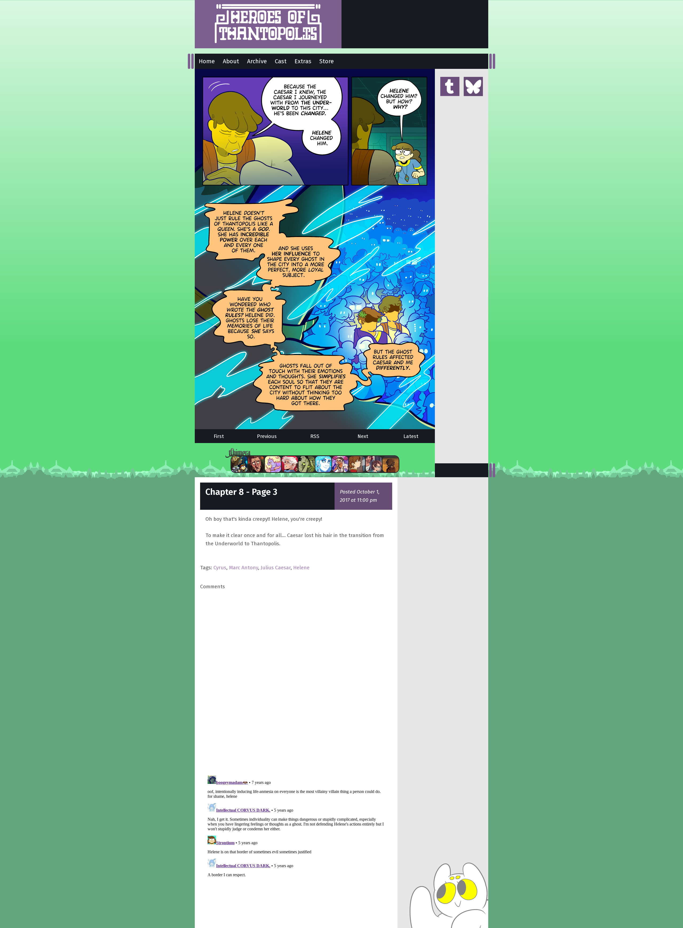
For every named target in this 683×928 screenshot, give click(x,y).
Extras (303, 61)
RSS (314, 436)
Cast (281, 61)
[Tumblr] (449, 87)
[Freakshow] (357, 464)
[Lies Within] (290, 464)
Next (363, 436)
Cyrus (219, 567)
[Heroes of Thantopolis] (268, 24)
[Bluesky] (473, 87)
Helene (301, 567)
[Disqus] (296, 682)
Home (207, 61)
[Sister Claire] (273, 464)
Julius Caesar (276, 567)
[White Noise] (391, 464)
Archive (257, 61)
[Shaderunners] (307, 464)
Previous (267, 436)
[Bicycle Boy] (256, 464)
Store (326, 61)
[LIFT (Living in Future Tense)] (374, 464)
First (219, 436)
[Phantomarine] (323, 464)
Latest (410, 436)
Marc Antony (243, 567)
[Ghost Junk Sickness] (340, 464)
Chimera (312, 453)
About (231, 61)
